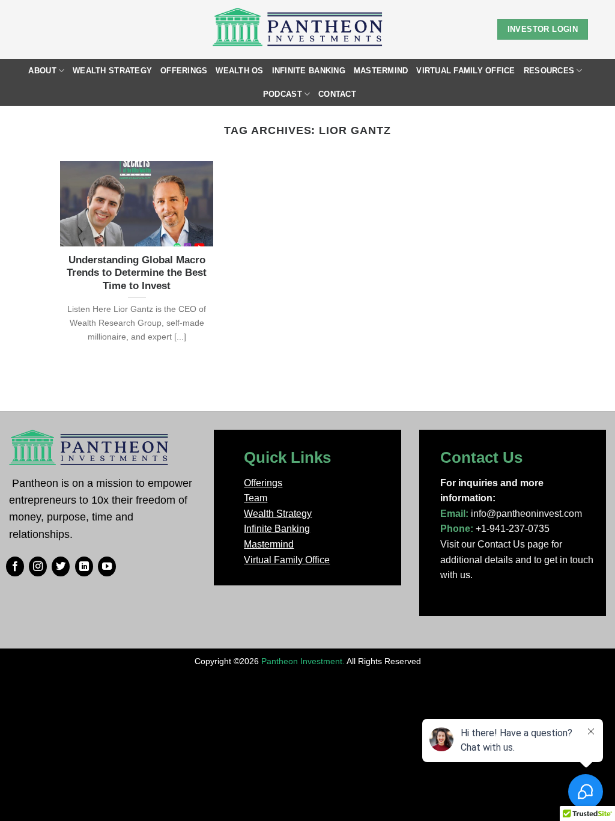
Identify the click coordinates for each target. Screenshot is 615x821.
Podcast (282, 94)
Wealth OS (239, 70)
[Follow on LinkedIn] (84, 566)
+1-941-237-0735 (513, 528)
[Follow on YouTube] (107, 566)
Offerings (183, 70)
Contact (337, 94)
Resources (549, 70)
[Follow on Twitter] (61, 566)
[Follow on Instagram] (38, 566)
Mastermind (381, 70)
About (42, 70)
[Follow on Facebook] (15, 566)
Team (255, 498)
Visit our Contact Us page (494, 544)
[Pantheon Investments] (299, 29)
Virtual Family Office (465, 70)
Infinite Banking (308, 70)
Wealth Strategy (112, 70)
